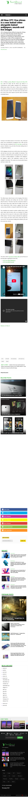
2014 (4, 678)
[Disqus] (14, 454)
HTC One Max (18, 144)
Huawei (4, 776)
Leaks (3, 361)
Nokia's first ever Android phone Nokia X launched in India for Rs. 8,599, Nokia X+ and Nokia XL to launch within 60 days (13, 366)
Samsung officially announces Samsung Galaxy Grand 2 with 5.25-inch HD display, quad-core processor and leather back (18, 645)
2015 (4, 676)
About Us (10, 733)
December (5, 680)
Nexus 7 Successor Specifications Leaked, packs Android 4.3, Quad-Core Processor (18, 625)
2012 (4, 705)
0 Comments (20, 47)
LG (9, 776)
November (5, 682)
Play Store (18, 735)
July (3, 689)
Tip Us (22, 733)
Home (3, 733)
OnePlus (11, 779)
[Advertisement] (14, 65)
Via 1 (8, 325)
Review (16, 779)
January (4, 701)
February (5, 699)
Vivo (8, 782)
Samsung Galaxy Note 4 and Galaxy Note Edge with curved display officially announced (18, 654)
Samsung (22, 779)
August (4, 687)
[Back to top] (25, 793)
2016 (4, 674)
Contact (16, 733)
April (4, 695)
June (4, 691)
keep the (19, 81)
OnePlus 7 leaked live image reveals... (19, 727)
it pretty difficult (11, 81)
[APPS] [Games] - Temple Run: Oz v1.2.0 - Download (13, 619)
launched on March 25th (14, 256)
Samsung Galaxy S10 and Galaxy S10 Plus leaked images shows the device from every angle (17, 754)
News (7, 361)
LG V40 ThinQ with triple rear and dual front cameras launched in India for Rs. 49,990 (17, 759)
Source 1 (3, 325)
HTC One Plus (13, 358)
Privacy (12, 735)
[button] (2, 15)
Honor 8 (18, 773)
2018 (4, 670)
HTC (2, 81)
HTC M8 (7, 358)
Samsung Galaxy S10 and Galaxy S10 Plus (6, 727)
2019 (4, 668)
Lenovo (13, 776)
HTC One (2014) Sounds (8, 262)
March (4, 697)
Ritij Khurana (4, 49)
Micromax (20, 776)
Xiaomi (13, 782)
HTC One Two (21, 358)
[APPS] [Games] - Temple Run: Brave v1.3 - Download (18, 634)
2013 (4, 703)
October (5, 684)
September (5, 685)
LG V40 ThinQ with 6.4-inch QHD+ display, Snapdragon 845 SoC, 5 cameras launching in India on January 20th (17, 765)
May (4, 693)
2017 (4, 672)
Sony (4, 782)
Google (9, 773)
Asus (4, 773)
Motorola (5, 779)
